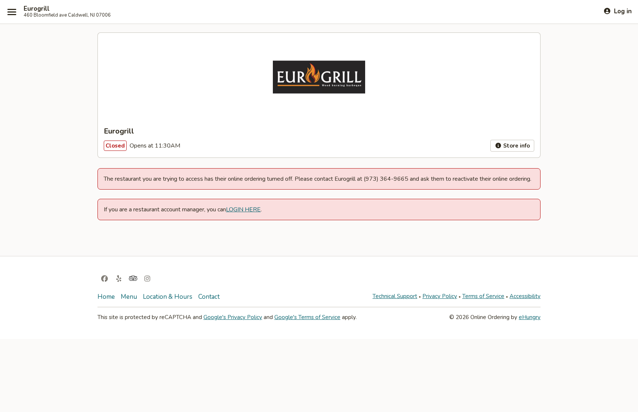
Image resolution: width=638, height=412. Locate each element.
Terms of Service (483, 296)
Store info (516, 145)
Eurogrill (36, 9)
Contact (209, 296)
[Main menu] (12, 12)
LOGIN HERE (243, 209)
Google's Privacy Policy (232, 317)
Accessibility (525, 296)
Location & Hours (167, 296)
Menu (129, 296)
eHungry (530, 317)
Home (106, 296)
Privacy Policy (439, 296)
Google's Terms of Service (307, 317)
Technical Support (395, 296)
